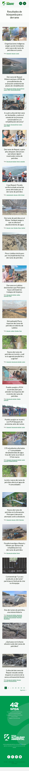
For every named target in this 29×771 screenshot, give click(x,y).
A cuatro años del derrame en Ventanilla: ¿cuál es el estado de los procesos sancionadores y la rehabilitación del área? (14, 117)
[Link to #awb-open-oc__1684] (24, 3)
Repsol (18, 161)
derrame (13, 53)
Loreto (17, 53)
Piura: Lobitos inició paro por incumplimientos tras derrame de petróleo (14, 255)
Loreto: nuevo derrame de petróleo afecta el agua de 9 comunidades (14, 482)
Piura (10, 296)
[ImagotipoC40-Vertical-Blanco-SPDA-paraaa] (14, 703)
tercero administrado (15, 89)
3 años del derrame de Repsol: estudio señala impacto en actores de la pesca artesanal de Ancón (14, 673)
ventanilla (22, 161)
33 (18, 688)
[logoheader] (8, 2)
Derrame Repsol (20, 88)
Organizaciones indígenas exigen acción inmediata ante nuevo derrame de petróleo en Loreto (14, 46)
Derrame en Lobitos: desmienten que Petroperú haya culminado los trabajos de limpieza (14, 288)
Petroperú (6, 296)
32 (15, 688)
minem (5, 89)
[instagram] (16, 756)
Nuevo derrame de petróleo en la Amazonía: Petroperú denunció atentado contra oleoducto (14, 513)
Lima (12, 228)
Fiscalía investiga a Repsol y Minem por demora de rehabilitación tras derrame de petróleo (14, 546)
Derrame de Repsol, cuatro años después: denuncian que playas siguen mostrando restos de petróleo (14, 153)
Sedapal (23, 228)
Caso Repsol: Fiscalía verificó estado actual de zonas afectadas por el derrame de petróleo (14, 188)
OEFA (5, 125)
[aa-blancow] (14, 735)
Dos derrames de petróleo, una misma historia (14, 611)
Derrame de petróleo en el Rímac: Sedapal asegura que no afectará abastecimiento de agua (14, 221)
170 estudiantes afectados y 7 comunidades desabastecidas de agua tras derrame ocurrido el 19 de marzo (14, 452)
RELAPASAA (7, 618)
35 (24, 688)
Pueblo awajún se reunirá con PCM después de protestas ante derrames (14, 421)
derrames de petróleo (16, 361)
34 (21, 688)
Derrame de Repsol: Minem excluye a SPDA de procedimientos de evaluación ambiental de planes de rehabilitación (14, 81)
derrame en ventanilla (12, 616)
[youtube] (20, 756)
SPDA (9, 89)
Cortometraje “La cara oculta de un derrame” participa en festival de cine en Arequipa (14, 579)
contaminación (9, 195)
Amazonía (8, 53)
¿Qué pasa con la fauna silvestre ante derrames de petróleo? (14, 644)
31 (13, 688)
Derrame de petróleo (11, 88)
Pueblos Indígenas (13, 461)
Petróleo (16, 228)
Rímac (19, 228)
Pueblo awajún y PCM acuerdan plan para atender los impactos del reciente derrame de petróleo (14, 391)
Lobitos (18, 294)
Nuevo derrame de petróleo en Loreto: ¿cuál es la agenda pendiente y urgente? (14, 355)
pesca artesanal (12, 617)
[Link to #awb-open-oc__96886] (20, 3)
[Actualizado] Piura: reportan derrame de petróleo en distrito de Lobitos (14, 324)
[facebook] (8, 756)
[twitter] (12, 756)
